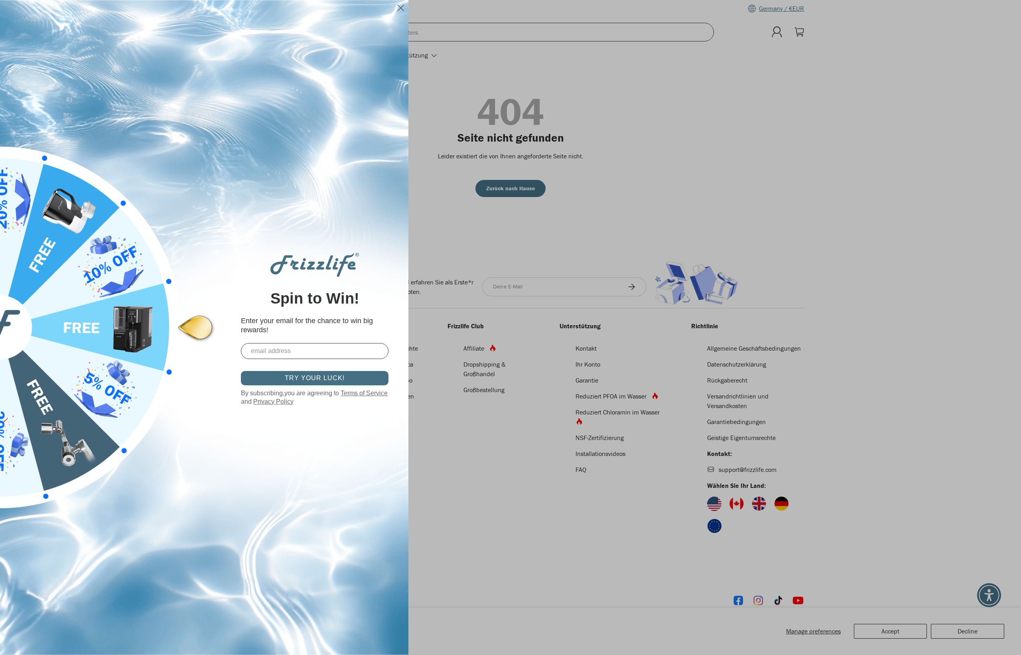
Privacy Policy (273, 401)
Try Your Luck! (315, 378)
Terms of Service (364, 393)
